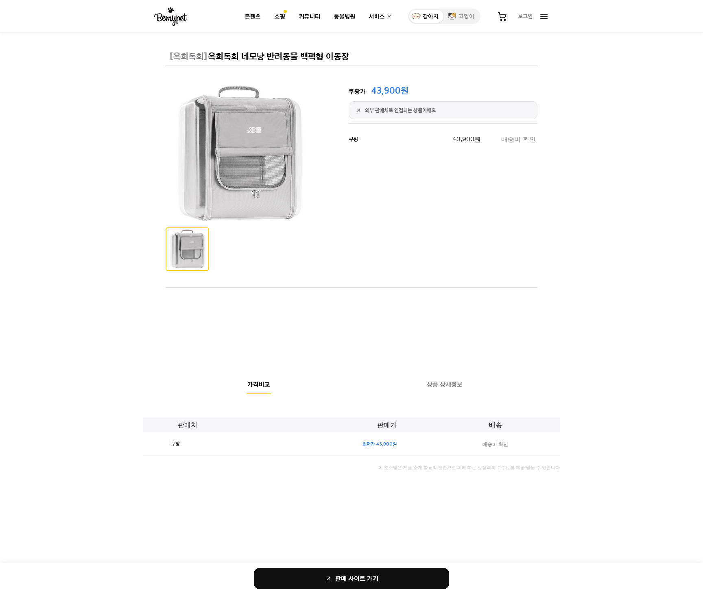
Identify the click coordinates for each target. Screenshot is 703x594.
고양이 (466, 16)
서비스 (377, 16)
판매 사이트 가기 (356, 578)
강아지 (431, 16)
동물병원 (344, 16)
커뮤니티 (309, 16)
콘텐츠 (253, 16)
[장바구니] (502, 16)
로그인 (525, 16)
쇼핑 (280, 16)
